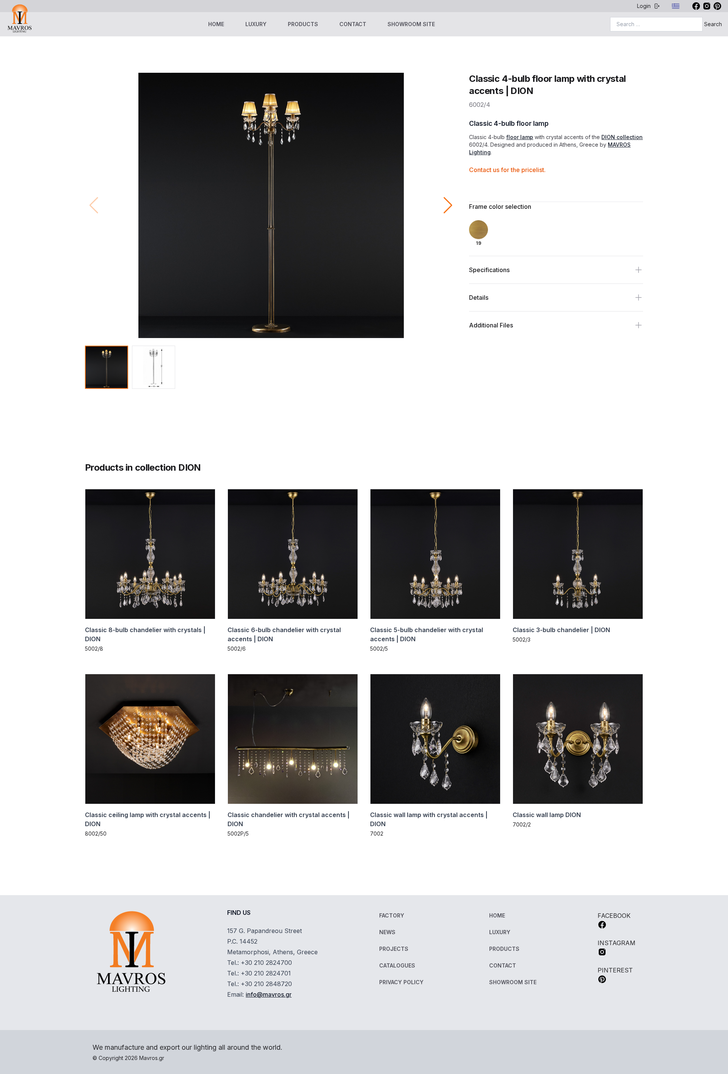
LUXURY (256, 24)
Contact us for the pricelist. (507, 170)
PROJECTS (393, 949)
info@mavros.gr (269, 994)
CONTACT (352, 24)
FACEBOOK (614, 915)
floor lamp (519, 137)
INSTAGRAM (616, 943)
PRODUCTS (303, 24)
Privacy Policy (401, 982)
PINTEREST (615, 970)
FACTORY (391, 915)
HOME (216, 24)
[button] (448, 205)
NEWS (387, 932)
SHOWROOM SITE (411, 24)
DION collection (622, 137)
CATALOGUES (397, 965)
